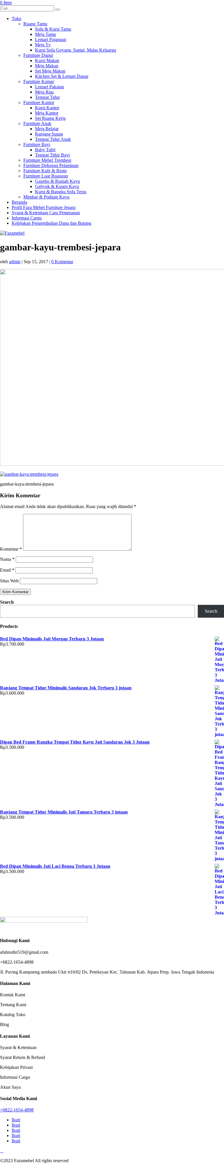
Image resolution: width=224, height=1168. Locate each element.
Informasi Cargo (27, 217)
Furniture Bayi (36, 144)
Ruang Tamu (35, 23)
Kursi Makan (47, 60)
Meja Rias (44, 91)
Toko (16, 18)
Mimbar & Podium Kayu (46, 196)
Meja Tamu (45, 34)
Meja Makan (46, 65)
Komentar (11, 549)
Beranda (19, 202)
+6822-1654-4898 (17, 1109)
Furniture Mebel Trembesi (47, 160)
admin (14, 261)
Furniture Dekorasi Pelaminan (50, 165)
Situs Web (9, 580)
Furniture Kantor (38, 102)
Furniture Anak (37, 123)
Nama (7, 559)
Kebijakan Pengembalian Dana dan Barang (51, 223)
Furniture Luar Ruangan (45, 175)
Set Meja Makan (50, 71)
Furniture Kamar (38, 81)
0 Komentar (62, 261)
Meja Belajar (47, 128)
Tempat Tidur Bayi (52, 154)
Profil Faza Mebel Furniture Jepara (44, 207)
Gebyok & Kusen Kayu (57, 186)
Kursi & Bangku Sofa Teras (60, 191)
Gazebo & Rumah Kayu (57, 181)
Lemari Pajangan (50, 39)
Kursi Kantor (47, 107)
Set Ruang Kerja (50, 118)
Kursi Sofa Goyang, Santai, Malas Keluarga (75, 50)
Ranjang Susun (49, 133)
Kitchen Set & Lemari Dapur (61, 76)
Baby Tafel (45, 149)
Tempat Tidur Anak (53, 139)
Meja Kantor (46, 112)
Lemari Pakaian (49, 86)
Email (7, 570)
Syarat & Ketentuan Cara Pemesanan (46, 212)
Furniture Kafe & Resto (45, 170)
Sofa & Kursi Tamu (53, 29)
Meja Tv (43, 44)
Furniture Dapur (38, 55)
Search (7, 602)
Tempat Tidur (47, 97)
